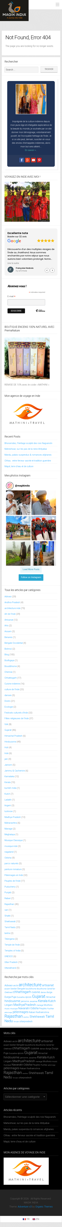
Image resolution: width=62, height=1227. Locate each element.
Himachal (50, 997)
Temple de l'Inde (12, 945)
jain (6, 759)
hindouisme (12, 1001)
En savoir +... (31, 150)
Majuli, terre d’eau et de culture (19, 466)
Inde (6, 753)
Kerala (8, 782)
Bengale (21, 988)
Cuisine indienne (12, 683)
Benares (8, 637)
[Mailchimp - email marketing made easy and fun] (40, 314)
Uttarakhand (10, 968)
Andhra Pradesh (12, 602)
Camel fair (51, 989)
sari (6, 910)
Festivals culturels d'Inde (16, 712)
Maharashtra (11, 823)
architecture (30, 984)
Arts (6, 625)
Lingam (9, 1004)
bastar (14, 988)
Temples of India (12, 950)
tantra (7, 933)
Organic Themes (44, 1206)
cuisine (36, 992)
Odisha (8, 858)
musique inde (11, 846)
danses (8, 695)
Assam (8, 631)
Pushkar (50, 1008)
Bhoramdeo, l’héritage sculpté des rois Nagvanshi (28, 443)
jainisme (25, 1001)
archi (15, 985)
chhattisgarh (22, 992)
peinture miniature (13, 869)
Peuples (43, 1008)
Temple (16, 1022)
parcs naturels (11, 863)
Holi (6, 747)
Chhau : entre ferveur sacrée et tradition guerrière (28, 460)
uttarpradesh (26, 1021)
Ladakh (8, 800)
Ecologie (9, 707)
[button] (52, 270)
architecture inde (12, 608)
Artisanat (9, 620)
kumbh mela (10, 788)
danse (43, 992)
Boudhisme (41, 989)
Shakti (7, 916)
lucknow (9, 811)
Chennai (8, 672)
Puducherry (10, 887)
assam (7, 989)
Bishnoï (8, 649)
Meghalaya (10, 834)
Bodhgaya (9, 660)
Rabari (8, 898)
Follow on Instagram (31, 577)
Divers (7, 701)
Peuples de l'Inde (12, 881)
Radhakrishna (42, 1012)
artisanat (48, 985)
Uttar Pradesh (11, 962)
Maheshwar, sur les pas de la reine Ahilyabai (26, 449)
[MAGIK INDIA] (14, 10)
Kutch (7, 794)
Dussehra (21, 997)
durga (49, 992)
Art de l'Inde (10, 614)
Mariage (8, 829)
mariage (40, 1005)
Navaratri (24, 1008)
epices (28, 997)
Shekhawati (10, 921)
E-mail (11, 296)
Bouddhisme (11, 666)
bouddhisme (31, 989)
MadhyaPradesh (24, 1005)
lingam (8, 805)
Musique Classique (14, 840)
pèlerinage (8, 1012)
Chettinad (8, 992)
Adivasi (8, 596)
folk (6, 724)
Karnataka (9, 776)
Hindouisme (10, 741)
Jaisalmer (33, 1001)
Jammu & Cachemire (15, 771)
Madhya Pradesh (13, 817)
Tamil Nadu (10, 927)
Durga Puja (10, 997)
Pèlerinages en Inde (14, 875)
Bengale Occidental (14, 643)
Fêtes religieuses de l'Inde (17, 718)
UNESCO (9, 956)
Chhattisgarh (11, 678)
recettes (26, 1017)
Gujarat (8, 730)
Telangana (9, 939)
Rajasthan (9, 904)
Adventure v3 (25, 1206)
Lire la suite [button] (13, 263)
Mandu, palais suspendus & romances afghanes (28, 455)
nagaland (9, 852)
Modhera (48, 1005)
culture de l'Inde (12, 689)
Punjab (8, 892)
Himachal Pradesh (13, 736)
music (7, 1008)
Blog (7, 654)
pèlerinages (20, 1012)
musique (14, 1008)
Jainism (8, 765)
